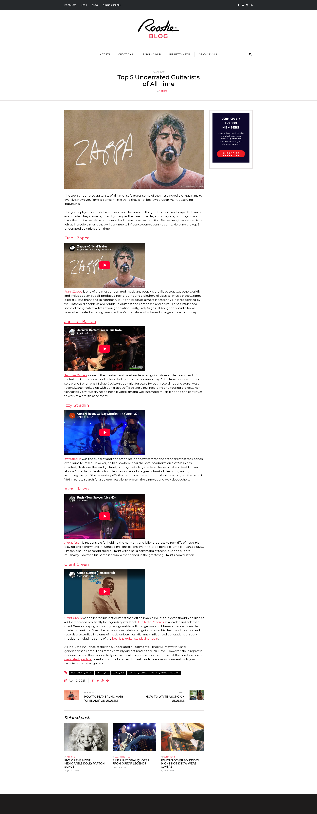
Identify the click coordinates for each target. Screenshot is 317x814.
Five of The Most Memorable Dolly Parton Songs (84, 763)
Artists (105, 54)
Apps (84, 5)
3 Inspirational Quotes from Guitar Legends (131, 762)
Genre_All (103, 672)
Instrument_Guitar (81, 672)
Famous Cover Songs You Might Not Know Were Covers (180, 763)
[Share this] (92, 680)
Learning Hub (151, 54)
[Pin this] (107, 680)
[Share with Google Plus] (102, 680)
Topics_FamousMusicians (165, 672)
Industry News (179, 54)
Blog (95, 5)
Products (70, 5)
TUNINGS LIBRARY (112, 5)
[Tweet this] (97, 680)
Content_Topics (137, 672)
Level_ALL (118, 672)
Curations (125, 54)
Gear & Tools (208, 54)
